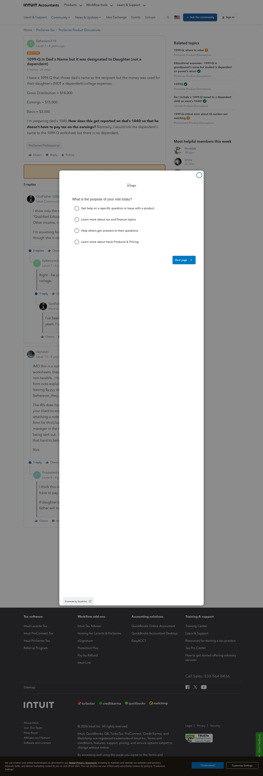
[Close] (199, 175)
